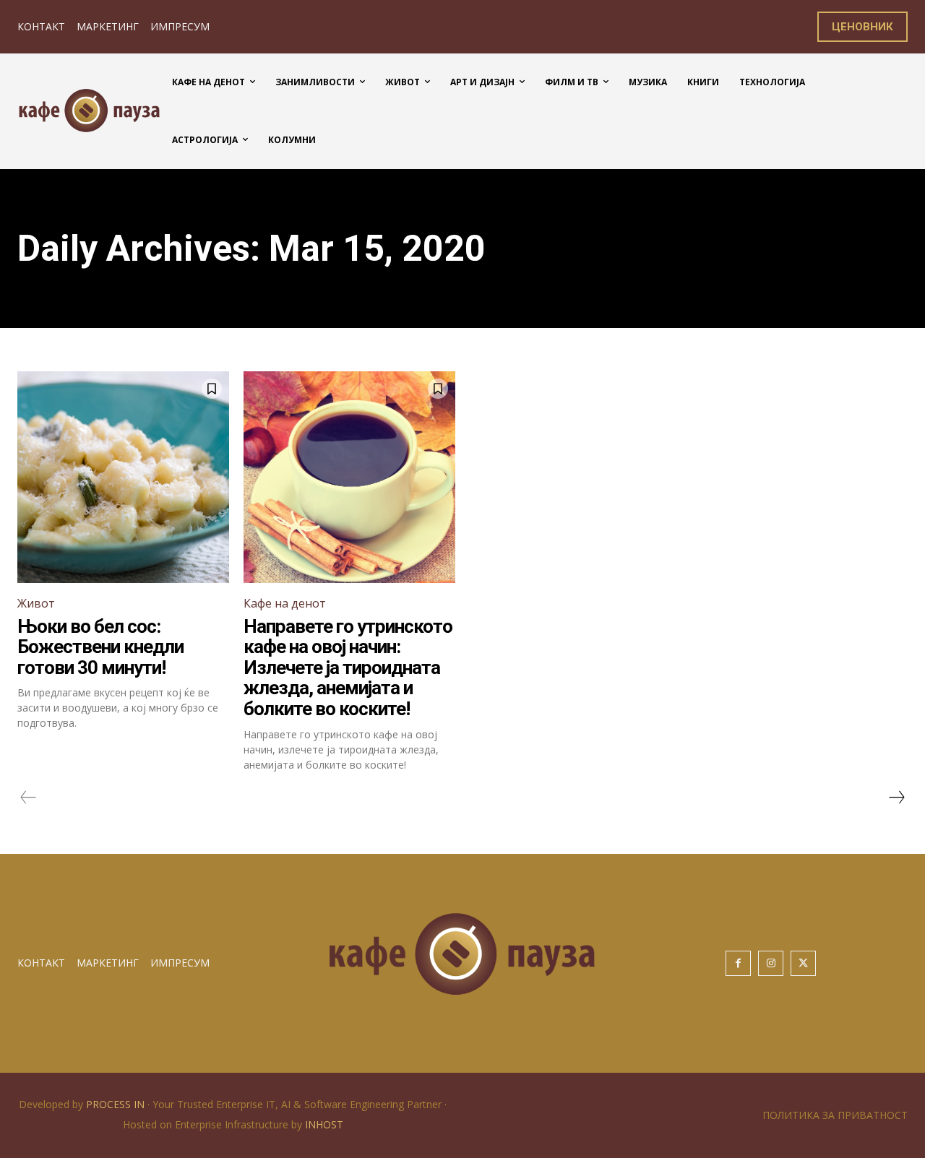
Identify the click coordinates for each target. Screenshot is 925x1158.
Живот (36, 603)
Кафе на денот (285, 603)
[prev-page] (28, 797)
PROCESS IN (116, 1104)
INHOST (324, 1124)
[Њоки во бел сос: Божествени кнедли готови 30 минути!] (123, 477)
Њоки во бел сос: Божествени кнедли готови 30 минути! (100, 646)
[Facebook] (738, 963)
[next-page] (896, 797)
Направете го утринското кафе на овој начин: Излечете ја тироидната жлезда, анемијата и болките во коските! (348, 667)
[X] (803, 963)
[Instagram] (770, 963)
